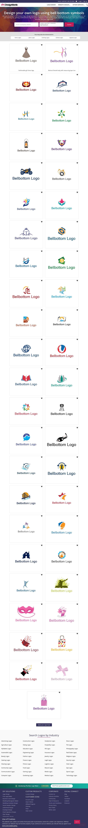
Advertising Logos (6, 741)
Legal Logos (48, 760)
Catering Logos (5, 760)
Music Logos (70, 741)
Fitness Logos (27, 764)
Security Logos (70, 760)
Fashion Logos (27, 756)
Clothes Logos (59, 37)
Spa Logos (69, 768)
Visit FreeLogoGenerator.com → (61, 786)
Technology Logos (71, 775)
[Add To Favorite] (42, 44)
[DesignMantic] (9, 5)
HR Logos (47, 748)
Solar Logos (69, 764)
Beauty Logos (5, 756)
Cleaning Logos (5, 764)
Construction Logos (28, 741)
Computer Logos (6, 775)
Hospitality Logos (50, 745)
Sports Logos (70, 771)
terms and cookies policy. (9, 826)
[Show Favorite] (76, 1)
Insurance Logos (49, 752)
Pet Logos (69, 745)
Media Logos (48, 771)
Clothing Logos (45, 37)
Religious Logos (71, 756)
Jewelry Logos (49, 756)
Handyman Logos (50, 741)
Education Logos (28, 748)
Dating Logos (27, 745)
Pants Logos (18, 37)
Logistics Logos (49, 764)
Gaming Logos (27, 771)
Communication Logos (8, 771)
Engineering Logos (28, 752)
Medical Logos (49, 775)
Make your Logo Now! (44, 725)
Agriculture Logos (6, 745)
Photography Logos (72, 748)
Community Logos (6, 768)
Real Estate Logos (71, 752)
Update (69, 24)
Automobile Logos (6, 752)
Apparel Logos (73, 37)
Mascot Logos (49, 768)
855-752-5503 (71, 1)
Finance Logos (27, 760)
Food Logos (26, 768)
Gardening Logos (28, 775)
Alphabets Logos (6, 748)
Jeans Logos (32, 37)
